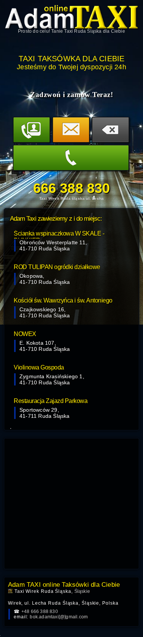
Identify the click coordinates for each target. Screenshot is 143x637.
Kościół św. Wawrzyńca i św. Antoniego (63, 300)
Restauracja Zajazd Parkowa (50, 401)
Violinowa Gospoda (39, 367)
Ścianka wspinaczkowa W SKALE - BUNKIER (59, 234)
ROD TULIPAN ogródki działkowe (57, 267)
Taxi (68, 31)
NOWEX (25, 334)
